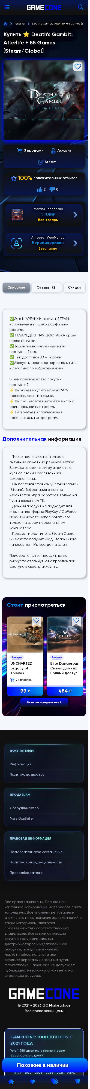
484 (65, 691)
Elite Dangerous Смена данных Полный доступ (64, 668)
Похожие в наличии (42, 1065)
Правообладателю (26, 873)
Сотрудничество (24, 808)
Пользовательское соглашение (36, 852)
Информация (20, 764)
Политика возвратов (27, 774)
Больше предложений (44, 702)
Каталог (20, 23)
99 (25, 691)
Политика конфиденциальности (36, 862)
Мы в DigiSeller (22, 818)
